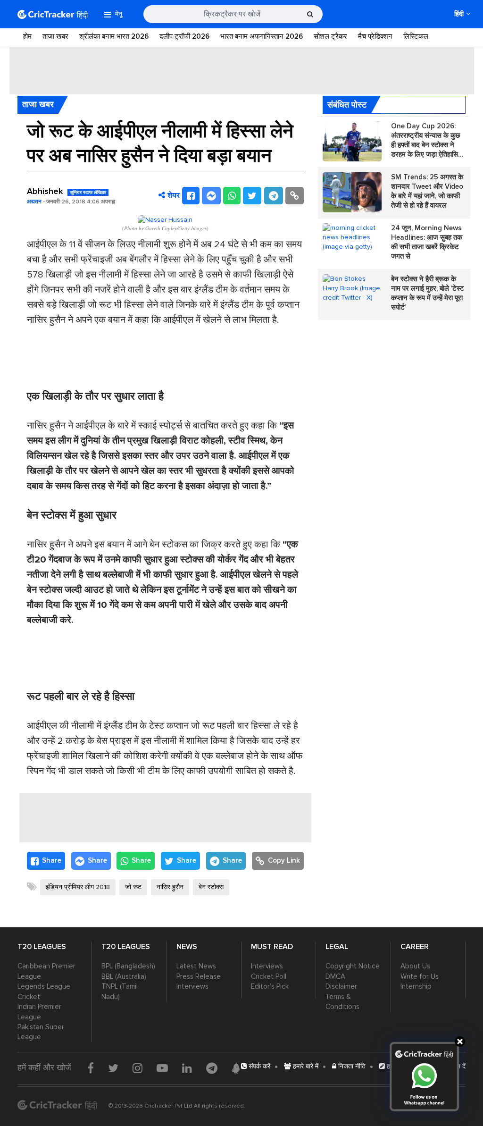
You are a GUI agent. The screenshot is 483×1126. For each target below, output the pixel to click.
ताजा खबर (55, 36)
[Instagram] (137, 1068)
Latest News (196, 966)
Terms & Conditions (342, 1001)
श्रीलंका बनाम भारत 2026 (114, 36)
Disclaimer (341, 986)
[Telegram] (273, 195)
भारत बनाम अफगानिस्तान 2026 (261, 36)
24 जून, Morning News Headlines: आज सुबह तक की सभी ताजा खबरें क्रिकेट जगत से (426, 242)
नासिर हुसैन (170, 887)
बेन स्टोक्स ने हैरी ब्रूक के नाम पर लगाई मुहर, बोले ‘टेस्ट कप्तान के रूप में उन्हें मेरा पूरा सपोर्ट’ (427, 293)
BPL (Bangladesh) (128, 966)
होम (27, 36)
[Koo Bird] (236, 1068)
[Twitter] (252, 195)
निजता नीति (351, 1066)
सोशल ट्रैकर (330, 36)
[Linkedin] (187, 1068)
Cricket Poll (268, 976)
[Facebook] (191, 195)
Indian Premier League (39, 1011)
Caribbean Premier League (46, 971)
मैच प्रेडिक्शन (375, 36)
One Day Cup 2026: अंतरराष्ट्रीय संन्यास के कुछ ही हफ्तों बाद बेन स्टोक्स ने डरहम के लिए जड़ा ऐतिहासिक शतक (427, 140)
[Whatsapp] (232, 195)
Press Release (198, 976)
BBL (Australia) (123, 976)
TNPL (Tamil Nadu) (119, 991)
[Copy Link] (294, 195)
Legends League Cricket (43, 991)
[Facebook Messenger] (211, 195)
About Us (415, 966)
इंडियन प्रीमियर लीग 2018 (78, 887)
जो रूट (133, 887)
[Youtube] (162, 1068)
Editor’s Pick (270, 986)
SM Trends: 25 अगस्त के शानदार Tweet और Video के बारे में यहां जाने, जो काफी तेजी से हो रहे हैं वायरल (427, 191)
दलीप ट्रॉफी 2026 (184, 36)
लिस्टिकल (415, 36)
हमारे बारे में (304, 1066)
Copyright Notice (352, 966)
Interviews (192, 986)
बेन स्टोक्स (211, 887)
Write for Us (419, 976)
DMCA (335, 976)
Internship (416, 986)
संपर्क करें (258, 1066)
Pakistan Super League (40, 1032)
